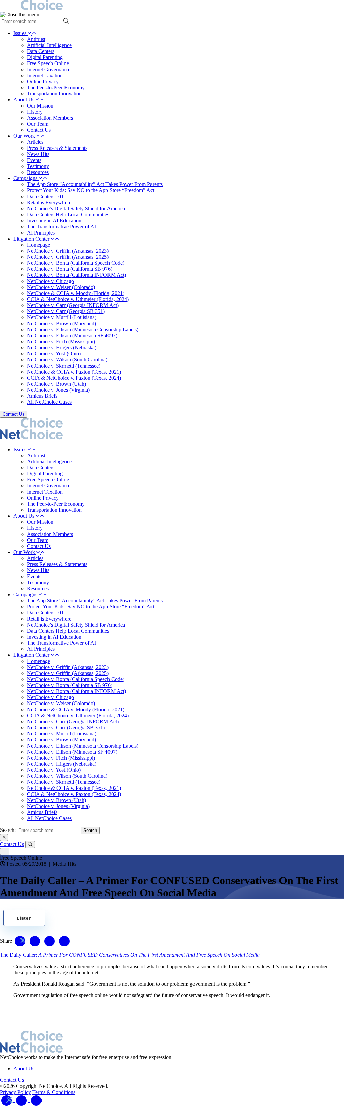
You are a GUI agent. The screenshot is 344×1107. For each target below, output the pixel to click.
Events (34, 160)
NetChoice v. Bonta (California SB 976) (69, 269)
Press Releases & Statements (57, 148)
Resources (38, 172)
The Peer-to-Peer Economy (56, 87)
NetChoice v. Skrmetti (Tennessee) (63, 366)
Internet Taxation (45, 75)
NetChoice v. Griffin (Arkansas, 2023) (68, 251)
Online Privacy (43, 81)
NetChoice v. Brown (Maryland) (61, 323)
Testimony (38, 166)
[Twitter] (7, 1100)
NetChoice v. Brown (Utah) (56, 384)
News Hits (38, 154)
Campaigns (26, 178)
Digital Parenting (45, 57)
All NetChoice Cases (49, 402)
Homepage (38, 245)
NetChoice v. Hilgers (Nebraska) (61, 347)
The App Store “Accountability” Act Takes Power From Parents (95, 184)
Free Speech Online (48, 63)
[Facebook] (22, 1100)
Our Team (37, 124)
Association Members (50, 118)
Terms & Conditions (53, 1092)
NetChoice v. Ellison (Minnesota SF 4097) (72, 335)
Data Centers (40, 51)
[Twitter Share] (20, 941)
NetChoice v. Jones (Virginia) (58, 390)
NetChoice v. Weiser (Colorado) (61, 287)
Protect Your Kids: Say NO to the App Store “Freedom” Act (90, 190)
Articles (35, 142)
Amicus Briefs (42, 396)
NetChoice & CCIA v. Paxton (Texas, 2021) (74, 372)
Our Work (24, 136)
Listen (24, 918)
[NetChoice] (172, 6)
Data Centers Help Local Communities (68, 214)
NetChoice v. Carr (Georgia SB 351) (66, 311)
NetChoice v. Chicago (50, 281)
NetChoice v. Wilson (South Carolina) (67, 360)
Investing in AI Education (54, 220)
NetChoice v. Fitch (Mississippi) (61, 341)
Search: (8, 830)
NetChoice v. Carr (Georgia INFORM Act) (73, 305)
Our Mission (40, 106)
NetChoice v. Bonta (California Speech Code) (75, 263)
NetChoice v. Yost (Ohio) (54, 353)
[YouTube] (36, 1100)
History (35, 112)
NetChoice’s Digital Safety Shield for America (76, 208)
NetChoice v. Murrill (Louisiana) (61, 317)
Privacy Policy (15, 1092)
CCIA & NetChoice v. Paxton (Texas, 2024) (74, 378)
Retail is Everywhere (49, 202)
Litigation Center (32, 239)
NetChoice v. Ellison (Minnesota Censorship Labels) (82, 329)
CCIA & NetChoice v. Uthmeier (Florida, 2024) (78, 299)
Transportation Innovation (54, 93)
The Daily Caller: (130, 955)
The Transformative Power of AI (61, 226)
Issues (20, 33)
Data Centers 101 (45, 196)
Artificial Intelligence (49, 45)
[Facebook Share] (35, 941)
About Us (24, 99)
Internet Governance (48, 69)
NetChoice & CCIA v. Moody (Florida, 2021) (75, 293)
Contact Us (39, 130)
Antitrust (36, 39)
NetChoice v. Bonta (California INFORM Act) (76, 275)
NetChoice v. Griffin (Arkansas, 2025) (68, 257)
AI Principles (41, 233)
